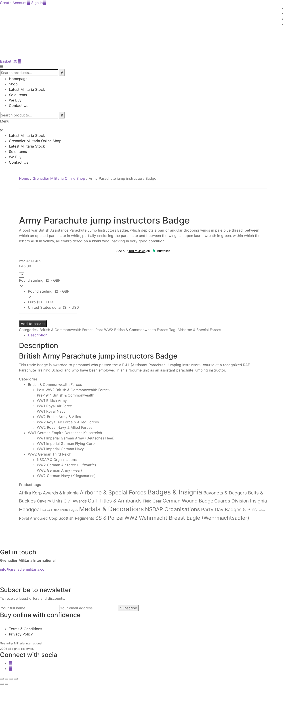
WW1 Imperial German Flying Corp (66, 443)
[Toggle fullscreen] (6, 679)
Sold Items (18, 95)
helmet (46, 510)
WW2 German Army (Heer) (59, 470)
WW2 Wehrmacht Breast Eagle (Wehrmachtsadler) (186, 518)
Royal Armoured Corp (38, 518)
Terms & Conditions (25, 629)
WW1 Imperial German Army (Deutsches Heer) (76, 438)
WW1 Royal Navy (51, 411)
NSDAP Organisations (172, 509)
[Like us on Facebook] (11, 663)
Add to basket (33, 323)
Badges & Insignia (174, 492)
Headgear (30, 509)
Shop (13, 84)
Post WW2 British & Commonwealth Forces (131, 329)
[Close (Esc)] (16, 679)
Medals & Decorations (111, 509)
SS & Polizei (109, 518)
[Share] (11, 679)
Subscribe (128, 608)
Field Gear (152, 501)
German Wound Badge (188, 501)
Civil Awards (75, 501)
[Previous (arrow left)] (2, 684)
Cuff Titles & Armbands (115, 501)
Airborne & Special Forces (199, 329)
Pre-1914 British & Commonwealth (65, 395)
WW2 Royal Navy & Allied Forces (64, 427)
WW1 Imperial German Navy (60, 449)
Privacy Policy (21, 634)
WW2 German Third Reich (49, 454)
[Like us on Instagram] (11, 668)
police (261, 510)
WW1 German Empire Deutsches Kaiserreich (65, 433)
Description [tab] (37, 335)
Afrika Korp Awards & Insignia (49, 493)
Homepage (18, 78)
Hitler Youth (59, 510)
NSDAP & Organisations (57, 459)
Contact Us (18, 105)
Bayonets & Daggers (225, 493)
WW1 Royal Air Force (54, 406)
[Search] (62, 115)
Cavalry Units (50, 500)
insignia (73, 510)
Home (24, 178)
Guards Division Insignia (240, 501)
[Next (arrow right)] (6, 684)
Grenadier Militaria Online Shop (35, 141)
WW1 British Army (52, 400)
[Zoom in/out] (2, 679)
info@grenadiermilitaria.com (24, 569)
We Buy (15, 100)
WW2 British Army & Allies (59, 416)
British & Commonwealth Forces (66, 329)
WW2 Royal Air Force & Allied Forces (68, 422)
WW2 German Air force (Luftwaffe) (66, 465)
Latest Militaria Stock (27, 89)
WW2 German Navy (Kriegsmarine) (66, 475)
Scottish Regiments (76, 518)
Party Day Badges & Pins (229, 509)
